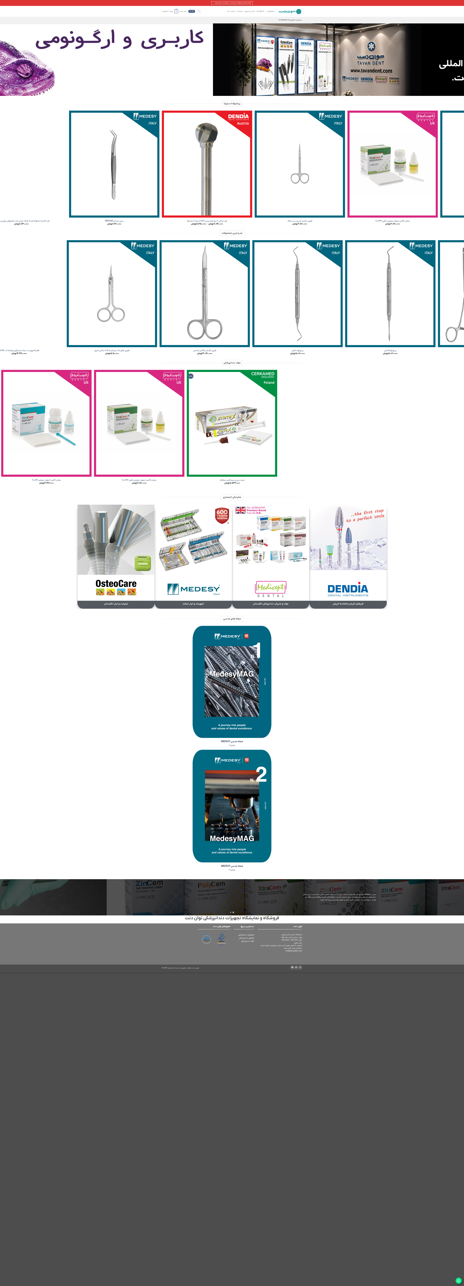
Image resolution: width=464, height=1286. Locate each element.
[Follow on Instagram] (300, 967)
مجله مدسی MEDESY (232, 741)
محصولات (270, 11)
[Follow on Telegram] (292, 967)
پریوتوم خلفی (356, 350)
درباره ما (240, 11)
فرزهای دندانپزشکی (246, 938)
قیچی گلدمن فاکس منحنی (263, 350)
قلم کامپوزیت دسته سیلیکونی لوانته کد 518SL (77, 350)
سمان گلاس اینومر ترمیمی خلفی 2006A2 (139, 480)
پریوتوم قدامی (448, 350)
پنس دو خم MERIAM (201, 221)
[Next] (10, 59)
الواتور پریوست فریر (15, 221)
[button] (199, 11)
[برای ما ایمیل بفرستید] (296, 967)
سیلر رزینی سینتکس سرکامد (232, 480)
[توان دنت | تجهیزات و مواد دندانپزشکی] (290, 11)
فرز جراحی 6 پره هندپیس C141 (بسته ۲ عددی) (294, 221)
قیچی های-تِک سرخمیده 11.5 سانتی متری (170, 350)
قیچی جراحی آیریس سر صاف (387, 221)
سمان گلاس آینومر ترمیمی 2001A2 (46, 480)
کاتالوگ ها (260, 11)
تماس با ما (231, 11)
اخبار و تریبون (250, 11)
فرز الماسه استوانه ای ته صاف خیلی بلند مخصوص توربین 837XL (109, 221)
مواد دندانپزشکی (247, 941)
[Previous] (452, 59)
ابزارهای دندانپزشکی (246, 935)
